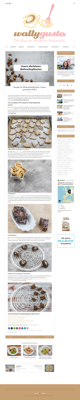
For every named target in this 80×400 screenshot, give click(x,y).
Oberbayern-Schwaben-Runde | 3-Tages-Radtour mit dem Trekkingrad (68, 101)
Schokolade (21, 330)
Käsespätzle (60, 156)
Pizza (63, 162)
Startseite (13, 46)
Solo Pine (54, 395)
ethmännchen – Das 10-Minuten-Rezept (16, 317)
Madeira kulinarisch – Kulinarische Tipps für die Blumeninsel (68, 113)
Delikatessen (60, 145)
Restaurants (55, 46)
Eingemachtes (60, 147)
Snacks (59, 168)
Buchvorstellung (61, 141)
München (59, 160)
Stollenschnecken (18, 151)
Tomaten (59, 170)
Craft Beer (60, 143)
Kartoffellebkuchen (13, 238)
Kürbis (65, 156)
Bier (64, 139)
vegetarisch (32, 330)
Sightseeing (66, 166)
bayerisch (60, 139)
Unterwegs (66, 46)
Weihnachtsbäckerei (12, 332)
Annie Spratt (30, 325)
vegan (70, 170)
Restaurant (68, 162)
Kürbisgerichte (61, 158)
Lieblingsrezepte (43, 46)
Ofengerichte (70, 160)
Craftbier (66, 143)
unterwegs (65, 170)
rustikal (64, 164)
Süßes (26, 330)
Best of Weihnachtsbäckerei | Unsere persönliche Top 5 (19, 316)
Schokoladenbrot (17, 195)
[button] (9, 328)
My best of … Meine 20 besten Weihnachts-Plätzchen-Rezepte (21, 320)
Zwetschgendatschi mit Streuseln (30, 357)
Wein (66, 174)
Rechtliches (31, 46)
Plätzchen (10, 330)
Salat (69, 164)
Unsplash (37, 325)
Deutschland (67, 145)
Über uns (21, 46)
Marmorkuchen (11, 108)
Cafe (72, 141)
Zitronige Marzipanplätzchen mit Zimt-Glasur (17, 322)
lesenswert (68, 158)
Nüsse (64, 160)
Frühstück (67, 147)
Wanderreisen (60, 174)
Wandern (66, 172)
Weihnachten (39, 330)
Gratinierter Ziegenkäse (14, 357)
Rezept (15, 330)
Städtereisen (65, 168)
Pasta (59, 162)
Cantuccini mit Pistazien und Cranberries (16, 319)
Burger (68, 141)
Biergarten (69, 139)
